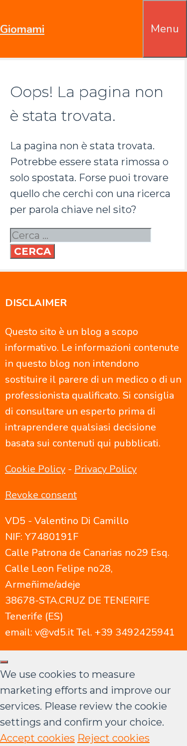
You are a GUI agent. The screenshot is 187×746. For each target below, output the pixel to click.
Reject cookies (113, 738)
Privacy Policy (105, 469)
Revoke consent (41, 495)
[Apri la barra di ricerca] (136, 15)
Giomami (22, 29)
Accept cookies (37, 738)
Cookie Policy (35, 469)
